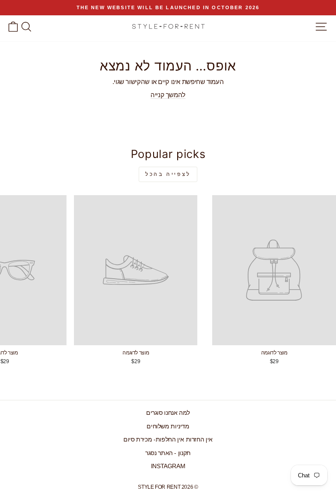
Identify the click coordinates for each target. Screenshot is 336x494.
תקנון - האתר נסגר (168, 453)
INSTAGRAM (168, 466)
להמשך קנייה (168, 94)
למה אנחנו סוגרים (168, 413)
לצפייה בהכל (168, 174)
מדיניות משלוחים (168, 426)
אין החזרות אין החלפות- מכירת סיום (168, 439)
